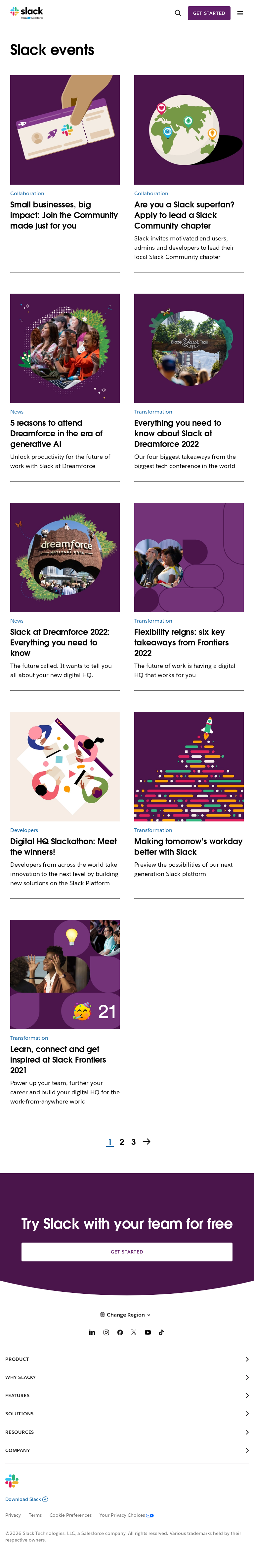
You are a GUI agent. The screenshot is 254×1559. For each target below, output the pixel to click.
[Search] (178, 13)
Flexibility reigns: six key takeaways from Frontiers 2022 (181, 642)
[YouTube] (148, 1333)
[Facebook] (120, 1333)
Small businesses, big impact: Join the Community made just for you (64, 215)
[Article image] (65, 130)
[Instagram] (106, 1333)
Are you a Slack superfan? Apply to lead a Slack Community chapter (184, 215)
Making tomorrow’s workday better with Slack (188, 846)
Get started (209, 13)
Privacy (13, 1515)
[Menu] (240, 13)
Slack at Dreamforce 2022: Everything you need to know (60, 642)
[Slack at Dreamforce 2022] (65, 557)
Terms (35, 1515)
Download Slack (23, 1499)
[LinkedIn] (92, 1333)
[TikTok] (162, 1333)
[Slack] (27, 13)
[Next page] (147, 1142)
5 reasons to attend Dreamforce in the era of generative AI (56, 433)
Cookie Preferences (71, 1515)
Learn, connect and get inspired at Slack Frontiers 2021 (58, 1059)
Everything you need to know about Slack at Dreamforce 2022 (177, 433)
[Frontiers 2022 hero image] (189, 557)
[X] (134, 1333)
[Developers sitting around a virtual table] (65, 766)
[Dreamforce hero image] (189, 348)
